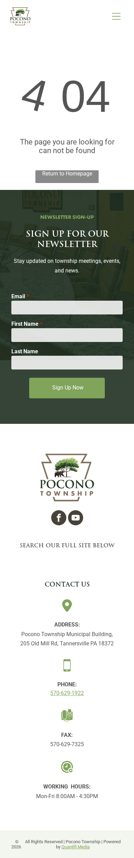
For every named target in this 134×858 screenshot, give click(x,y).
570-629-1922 (67, 693)
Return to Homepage (67, 173)
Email (18, 296)
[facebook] (58, 518)
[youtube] (75, 518)
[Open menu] (116, 16)
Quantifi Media (76, 846)
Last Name (24, 351)
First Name (24, 324)
